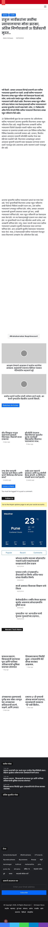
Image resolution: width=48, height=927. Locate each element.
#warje (33, 859)
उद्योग (41, 908)
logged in (14, 491)
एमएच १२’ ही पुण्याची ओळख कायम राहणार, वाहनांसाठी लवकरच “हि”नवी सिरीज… (35, 701)
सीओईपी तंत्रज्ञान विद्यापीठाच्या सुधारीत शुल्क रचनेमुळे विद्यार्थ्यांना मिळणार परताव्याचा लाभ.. (33, 437)
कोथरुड (25, 908)
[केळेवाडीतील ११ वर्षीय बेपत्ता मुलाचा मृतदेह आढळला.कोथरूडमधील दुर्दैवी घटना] (8, 605)
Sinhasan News (39, 905)
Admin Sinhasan (8, 38)
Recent (23, 553)
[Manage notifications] (6, 921)
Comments (38, 553)
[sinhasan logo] (7, 6)
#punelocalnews (9, 859)
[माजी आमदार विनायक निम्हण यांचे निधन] (8, 591)
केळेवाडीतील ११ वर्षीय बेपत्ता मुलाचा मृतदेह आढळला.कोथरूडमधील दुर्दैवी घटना (31, 603)
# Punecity (39, 855)
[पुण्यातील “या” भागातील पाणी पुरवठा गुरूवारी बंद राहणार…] (8, 618)
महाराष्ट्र (5, 15)
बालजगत (17, 912)
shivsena (17, 869)
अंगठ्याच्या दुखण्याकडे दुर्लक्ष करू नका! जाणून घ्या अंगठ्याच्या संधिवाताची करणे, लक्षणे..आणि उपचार (12, 702)
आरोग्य (31, 908)
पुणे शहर (19, 908)
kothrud (18, 864)
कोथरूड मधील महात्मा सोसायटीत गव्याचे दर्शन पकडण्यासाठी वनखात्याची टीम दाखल (30, 561)
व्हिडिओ (24, 912)
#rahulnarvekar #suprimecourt (24, 336)
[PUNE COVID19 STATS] (21, 753)
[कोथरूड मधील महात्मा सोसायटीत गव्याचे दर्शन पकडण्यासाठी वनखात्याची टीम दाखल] (8, 563)
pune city (6, 869)
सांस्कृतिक (30, 912)
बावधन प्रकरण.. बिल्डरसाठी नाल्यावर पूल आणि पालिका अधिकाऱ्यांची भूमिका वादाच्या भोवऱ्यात (11, 661)
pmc (39, 864)
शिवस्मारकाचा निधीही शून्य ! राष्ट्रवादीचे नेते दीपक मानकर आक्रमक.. (35, 660)
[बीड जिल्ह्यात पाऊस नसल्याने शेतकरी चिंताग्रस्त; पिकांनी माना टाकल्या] (12, 420)
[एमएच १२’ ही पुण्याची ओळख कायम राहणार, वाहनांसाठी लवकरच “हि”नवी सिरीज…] (35, 684)
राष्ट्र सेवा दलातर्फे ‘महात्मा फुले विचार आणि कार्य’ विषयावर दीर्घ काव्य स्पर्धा (12, 474)
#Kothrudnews (25, 855)
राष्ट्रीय (7, 908)
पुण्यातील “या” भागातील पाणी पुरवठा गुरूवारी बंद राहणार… (29, 615)
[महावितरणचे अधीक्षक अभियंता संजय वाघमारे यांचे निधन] (39, 836)
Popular (9, 553)
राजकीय (12, 15)
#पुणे (41, 859)
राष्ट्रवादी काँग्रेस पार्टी (22, 874)
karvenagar (7, 864)
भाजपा (10, 874)
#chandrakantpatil (10, 855)
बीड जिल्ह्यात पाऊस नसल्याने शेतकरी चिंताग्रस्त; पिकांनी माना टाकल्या (12, 436)
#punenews (23, 859)
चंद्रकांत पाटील (38, 869)
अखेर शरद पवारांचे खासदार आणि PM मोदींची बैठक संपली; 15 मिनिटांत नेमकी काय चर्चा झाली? (35, 474)
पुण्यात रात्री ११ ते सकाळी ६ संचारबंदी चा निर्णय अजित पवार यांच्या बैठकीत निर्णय (29, 575)
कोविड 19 (27, 869)
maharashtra (29, 864)
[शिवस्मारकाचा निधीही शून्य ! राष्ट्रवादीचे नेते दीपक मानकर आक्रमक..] (35, 643)
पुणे (4, 874)
